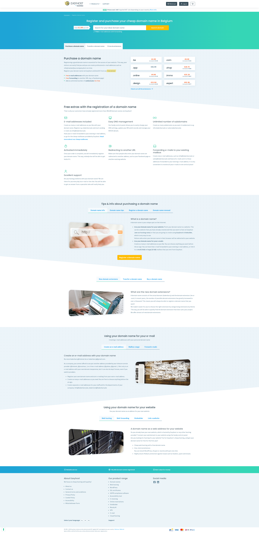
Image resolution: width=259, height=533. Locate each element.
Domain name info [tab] (98, 210)
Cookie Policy (70, 498)
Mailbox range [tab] (134, 347)
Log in (185, 4)
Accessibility (69, 500)
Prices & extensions (114, 46)
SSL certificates (115, 490)
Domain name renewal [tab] (161, 210)
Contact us (69, 489)
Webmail (172, 4)
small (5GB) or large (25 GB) (146, 250)
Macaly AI (113, 507)
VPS (111, 510)
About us (68, 486)
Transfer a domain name (95, 46)
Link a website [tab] (153, 418)
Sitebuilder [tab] (138, 418)
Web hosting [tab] (107, 418)
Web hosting (114, 485)
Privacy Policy (70, 495)
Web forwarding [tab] (123, 418)
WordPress (113, 487)
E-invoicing (114, 499)
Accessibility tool (116, 496)
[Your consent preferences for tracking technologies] (3, 529)
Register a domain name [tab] (138, 210)
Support (106, 4)
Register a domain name (129, 257)
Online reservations (117, 502)
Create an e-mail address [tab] (114, 347)
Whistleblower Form (72, 503)
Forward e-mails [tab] (151, 347)
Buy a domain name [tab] (154, 279)
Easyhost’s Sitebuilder (184, 233)
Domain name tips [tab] (117, 210)
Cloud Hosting (115, 516)
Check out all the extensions (141, 89)
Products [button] (95, 4)
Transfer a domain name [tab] (132, 279)
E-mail (112, 513)
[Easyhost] (75, 4)
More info (153, 10)
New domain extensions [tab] (108, 279)
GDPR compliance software (119, 493)
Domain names (115, 482)
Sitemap (116, 529)
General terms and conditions (75, 492)
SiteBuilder (114, 504)
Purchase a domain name (74, 46)
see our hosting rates (142, 233)
